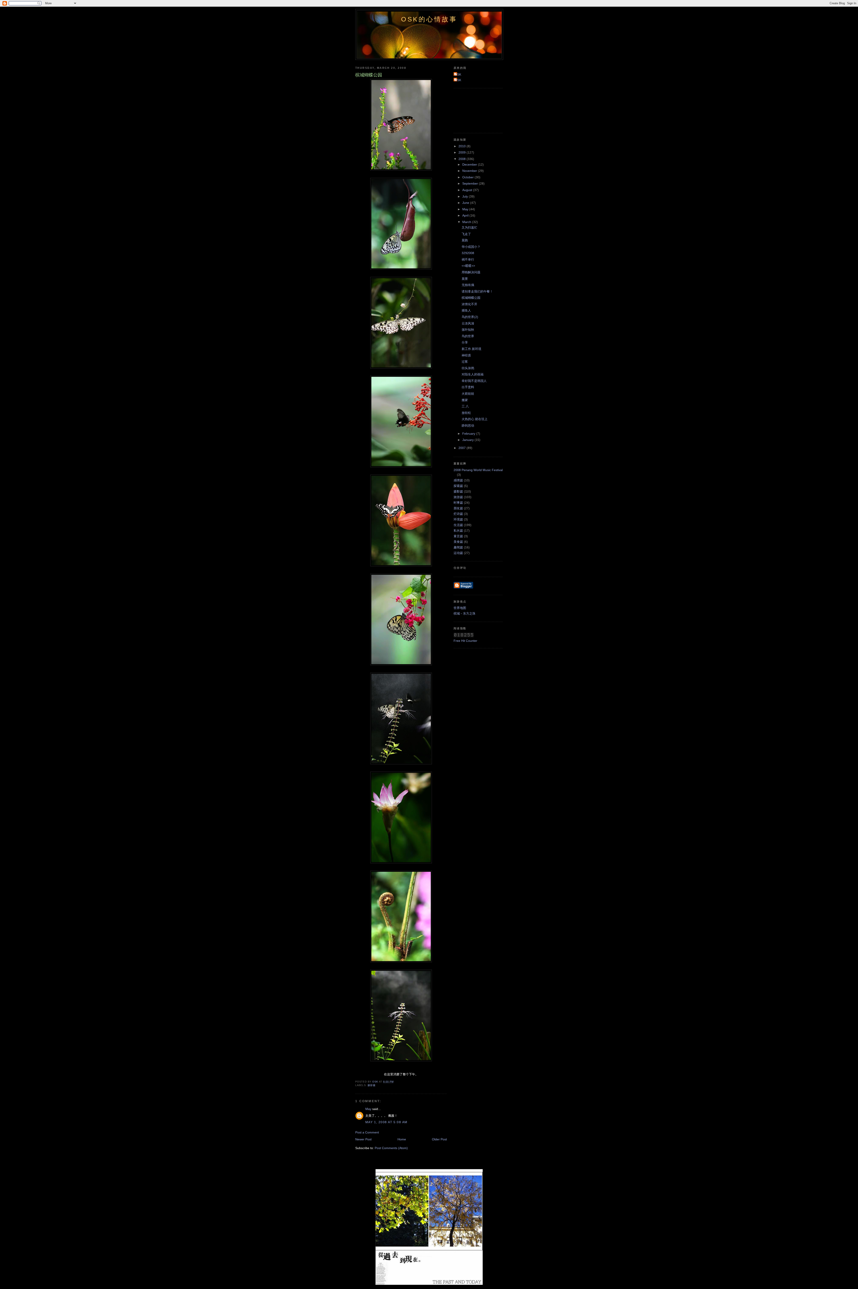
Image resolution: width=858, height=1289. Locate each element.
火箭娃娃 (468, 393)
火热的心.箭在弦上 (475, 419)
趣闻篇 (458, 547)
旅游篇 (458, 497)
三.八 (465, 406)
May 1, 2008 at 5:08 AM (386, 1122)
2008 (462, 159)
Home (401, 1139)
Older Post (439, 1139)
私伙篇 (458, 530)
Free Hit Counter (465, 640)
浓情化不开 (469, 304)
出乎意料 (468, 387)
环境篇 (458, 519)
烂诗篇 (458, 514)
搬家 (465, 400)
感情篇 (458, 480)
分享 (465, 342)
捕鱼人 (466, 310)
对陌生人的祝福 (473, 374)
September (470, 183)
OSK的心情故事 (429, 19)
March (467, 222)
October (468, 177)
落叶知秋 (468, 329)
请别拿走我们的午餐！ (477, 291)
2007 (462, 448)
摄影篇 (372, 1085)
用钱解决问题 (471, 272)
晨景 (465, 278)
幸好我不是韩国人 (474, 381)
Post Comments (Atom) (391, 1148)
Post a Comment (367, 1132)
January (468, 440)
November (470, 171)
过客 (465, 361)
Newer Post (363, 1139)
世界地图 (460, 608)
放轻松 (466, 413)
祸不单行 (468, 259)
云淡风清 (468, 323)
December (470, 164)
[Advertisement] (474, 110)
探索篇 (458, 486)
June (466, 202)
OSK (458, 74)
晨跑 (465, 240)
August (467, 190)
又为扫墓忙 (469, 227)
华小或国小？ (471, 247)
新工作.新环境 (471, 349)
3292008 (468, 253)
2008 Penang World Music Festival (478, 470)
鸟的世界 (468, 336)
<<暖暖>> (468, 265)
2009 (462, 152)
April (465, 215)
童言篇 (458, 536)
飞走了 (466, 234)
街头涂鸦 (468, 368)
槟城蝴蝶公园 (471, 297)
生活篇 (458, 525)
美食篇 (458, 541)
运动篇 (458, 553)
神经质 (466, 355)
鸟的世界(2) (470, 317)
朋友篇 (458, 508)
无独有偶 (468, 285)
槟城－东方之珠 (464, 613)
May (368, 1109)
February (469, 433)
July (465, 196)
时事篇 (458, 502)
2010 (462, 146)
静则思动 (468, 425)
